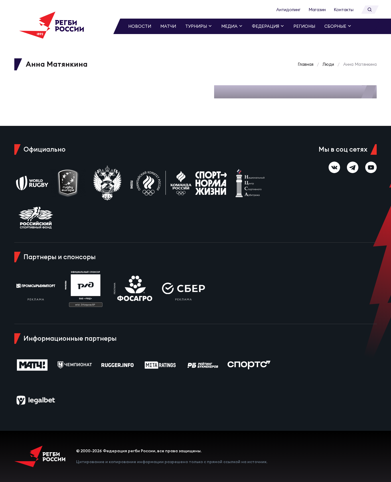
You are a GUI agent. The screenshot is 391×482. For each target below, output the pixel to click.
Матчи (168, 26)
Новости (139, 26)
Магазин (317, 9)
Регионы (304, 26)
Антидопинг (288, 9)
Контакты (344, 9)
